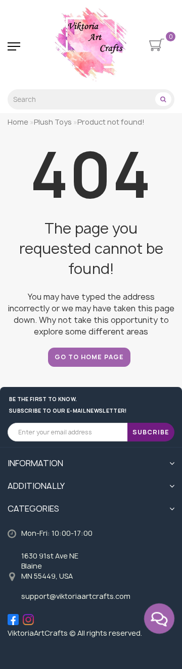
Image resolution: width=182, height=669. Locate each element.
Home (18, 122)
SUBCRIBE (150, 432)
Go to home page (89, 357)
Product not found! (111, 122)
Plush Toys (53, 122)
